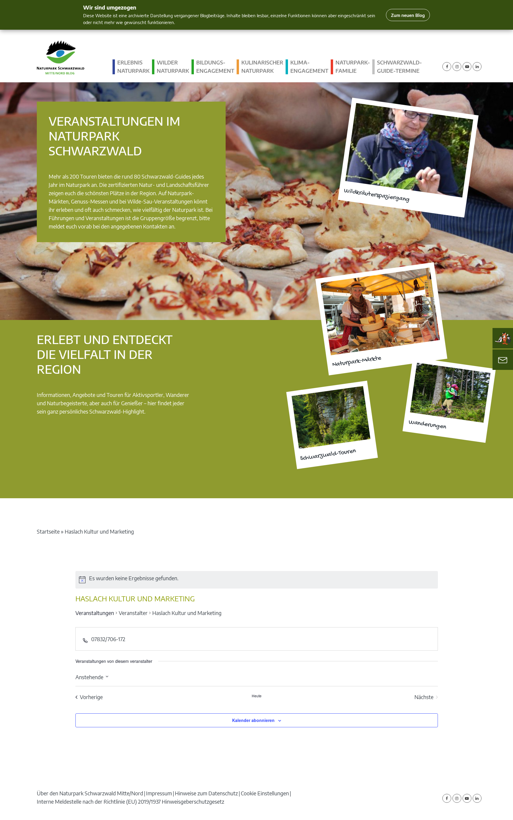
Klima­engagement (309, 66)
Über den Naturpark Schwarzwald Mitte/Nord (90, 793)
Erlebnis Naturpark (133, 66)
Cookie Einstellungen (265, 793)
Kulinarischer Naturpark (262, 66)
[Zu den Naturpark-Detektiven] (503, 338)
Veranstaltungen (94, 612)
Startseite (48, 531)
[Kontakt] (502, 360)
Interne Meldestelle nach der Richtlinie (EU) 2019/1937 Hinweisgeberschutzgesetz (130, 801)
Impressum (159, 793)
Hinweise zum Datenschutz (206, 793)
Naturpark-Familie (352, 66)
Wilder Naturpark (173, 66)
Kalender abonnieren (253, 720)
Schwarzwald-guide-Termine (399, 66)
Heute (257, 695)
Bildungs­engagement (215, 66)
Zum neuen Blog (408, 15)
